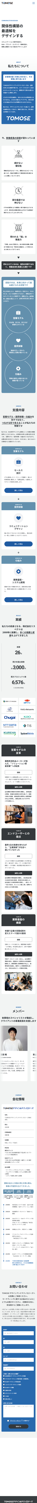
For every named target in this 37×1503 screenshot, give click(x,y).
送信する (18, 1426)
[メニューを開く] (33, 3)
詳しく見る (19, 490)
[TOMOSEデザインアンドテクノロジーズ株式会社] (7, 3)
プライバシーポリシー (15, 1420)
